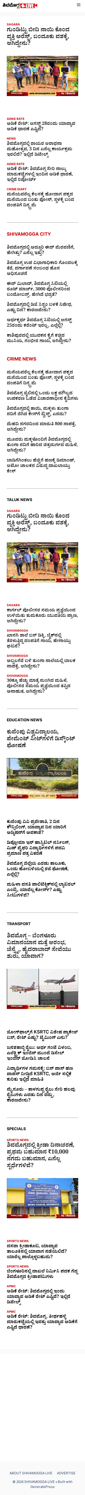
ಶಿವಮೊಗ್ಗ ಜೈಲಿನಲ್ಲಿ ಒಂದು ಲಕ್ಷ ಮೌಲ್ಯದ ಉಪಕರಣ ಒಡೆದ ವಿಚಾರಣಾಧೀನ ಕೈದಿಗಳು (42, 396)
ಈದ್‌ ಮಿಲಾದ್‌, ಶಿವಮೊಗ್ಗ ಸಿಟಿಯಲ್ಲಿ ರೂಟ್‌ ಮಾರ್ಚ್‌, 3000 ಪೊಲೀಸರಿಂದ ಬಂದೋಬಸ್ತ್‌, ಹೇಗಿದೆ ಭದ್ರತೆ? (38, 290)
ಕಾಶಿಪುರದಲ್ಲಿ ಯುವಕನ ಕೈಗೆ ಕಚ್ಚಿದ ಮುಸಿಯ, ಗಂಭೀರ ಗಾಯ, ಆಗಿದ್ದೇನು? (39, 339)
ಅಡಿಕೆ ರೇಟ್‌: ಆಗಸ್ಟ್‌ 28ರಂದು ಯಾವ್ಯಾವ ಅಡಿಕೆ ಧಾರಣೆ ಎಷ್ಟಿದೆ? (41, 127)
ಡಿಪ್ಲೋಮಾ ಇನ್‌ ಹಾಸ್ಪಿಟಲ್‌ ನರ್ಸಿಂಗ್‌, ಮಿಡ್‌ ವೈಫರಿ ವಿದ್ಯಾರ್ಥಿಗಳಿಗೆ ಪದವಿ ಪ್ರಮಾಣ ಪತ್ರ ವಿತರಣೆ (38, 849)
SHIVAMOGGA (17, 631)
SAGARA (13, 25)
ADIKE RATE (15, 119)
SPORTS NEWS (18, 1140)
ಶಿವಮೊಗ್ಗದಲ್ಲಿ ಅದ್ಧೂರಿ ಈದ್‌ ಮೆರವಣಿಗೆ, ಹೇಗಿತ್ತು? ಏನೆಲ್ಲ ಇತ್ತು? (41, 250)
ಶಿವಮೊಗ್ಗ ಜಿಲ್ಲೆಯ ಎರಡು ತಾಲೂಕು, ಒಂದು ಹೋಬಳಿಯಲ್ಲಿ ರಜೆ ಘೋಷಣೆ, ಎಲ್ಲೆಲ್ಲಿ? (38, 870)
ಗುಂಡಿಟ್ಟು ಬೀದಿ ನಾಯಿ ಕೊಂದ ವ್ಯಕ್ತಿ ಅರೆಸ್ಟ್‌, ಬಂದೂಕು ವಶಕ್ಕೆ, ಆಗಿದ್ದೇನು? (38, 37)
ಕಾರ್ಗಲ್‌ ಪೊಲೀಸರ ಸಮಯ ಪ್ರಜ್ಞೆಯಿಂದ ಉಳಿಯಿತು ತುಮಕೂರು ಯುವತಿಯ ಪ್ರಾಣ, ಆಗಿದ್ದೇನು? (42, 616)
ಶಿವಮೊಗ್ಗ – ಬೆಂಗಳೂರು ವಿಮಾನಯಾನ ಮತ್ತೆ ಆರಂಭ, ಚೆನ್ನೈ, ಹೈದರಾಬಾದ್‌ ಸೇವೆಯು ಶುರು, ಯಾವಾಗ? (39, 947)
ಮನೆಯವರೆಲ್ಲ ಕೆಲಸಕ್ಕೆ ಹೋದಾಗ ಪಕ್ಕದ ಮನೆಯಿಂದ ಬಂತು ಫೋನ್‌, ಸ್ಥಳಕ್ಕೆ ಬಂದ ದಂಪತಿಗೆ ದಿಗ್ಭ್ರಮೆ (40, 200)
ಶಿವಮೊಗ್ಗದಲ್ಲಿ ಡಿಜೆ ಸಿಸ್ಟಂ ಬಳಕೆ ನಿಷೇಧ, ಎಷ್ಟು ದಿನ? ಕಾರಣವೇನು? (39, 308)
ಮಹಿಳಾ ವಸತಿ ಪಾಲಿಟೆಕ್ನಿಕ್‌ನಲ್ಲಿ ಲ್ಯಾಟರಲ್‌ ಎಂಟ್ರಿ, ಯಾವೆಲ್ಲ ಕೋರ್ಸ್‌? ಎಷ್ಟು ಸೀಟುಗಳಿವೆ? (41, 890)
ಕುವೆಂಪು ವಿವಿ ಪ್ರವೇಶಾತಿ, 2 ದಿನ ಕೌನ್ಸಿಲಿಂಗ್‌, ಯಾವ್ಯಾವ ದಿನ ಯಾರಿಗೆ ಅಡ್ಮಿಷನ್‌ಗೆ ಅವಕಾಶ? (36, 828)
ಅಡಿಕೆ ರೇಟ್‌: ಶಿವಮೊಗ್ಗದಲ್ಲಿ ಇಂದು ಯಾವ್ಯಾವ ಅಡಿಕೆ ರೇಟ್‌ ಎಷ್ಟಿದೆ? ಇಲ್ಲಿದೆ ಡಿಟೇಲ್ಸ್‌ (38, 1297)
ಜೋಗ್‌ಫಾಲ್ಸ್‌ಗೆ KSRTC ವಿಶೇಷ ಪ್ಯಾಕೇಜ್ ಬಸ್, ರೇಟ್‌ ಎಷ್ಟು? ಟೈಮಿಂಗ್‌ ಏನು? (42, 1035)
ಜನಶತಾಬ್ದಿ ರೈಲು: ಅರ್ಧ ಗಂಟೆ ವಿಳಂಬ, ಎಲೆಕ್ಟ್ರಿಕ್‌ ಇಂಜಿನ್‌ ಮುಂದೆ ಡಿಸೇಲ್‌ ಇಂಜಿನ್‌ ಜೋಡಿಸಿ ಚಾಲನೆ (39, 1054)
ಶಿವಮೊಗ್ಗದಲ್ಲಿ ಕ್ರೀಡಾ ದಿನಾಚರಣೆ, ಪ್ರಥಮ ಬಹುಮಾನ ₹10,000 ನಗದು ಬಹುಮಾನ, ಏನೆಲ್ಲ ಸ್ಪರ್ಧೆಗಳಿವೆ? (40, 1156)
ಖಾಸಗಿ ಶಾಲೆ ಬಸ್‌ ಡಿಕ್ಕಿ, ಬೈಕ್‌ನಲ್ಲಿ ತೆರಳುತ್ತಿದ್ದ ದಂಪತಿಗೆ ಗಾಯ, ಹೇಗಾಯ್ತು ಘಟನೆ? (39, 641)
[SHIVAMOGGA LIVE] (20, 6)
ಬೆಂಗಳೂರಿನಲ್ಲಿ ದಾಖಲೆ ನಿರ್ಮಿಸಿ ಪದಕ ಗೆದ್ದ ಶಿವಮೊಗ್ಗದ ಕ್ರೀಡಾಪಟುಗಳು (42, 1274)
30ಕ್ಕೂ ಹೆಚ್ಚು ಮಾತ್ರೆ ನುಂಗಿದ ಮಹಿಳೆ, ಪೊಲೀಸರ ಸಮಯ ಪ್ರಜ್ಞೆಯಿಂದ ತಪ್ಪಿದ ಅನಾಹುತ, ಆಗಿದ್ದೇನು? (38, 687)
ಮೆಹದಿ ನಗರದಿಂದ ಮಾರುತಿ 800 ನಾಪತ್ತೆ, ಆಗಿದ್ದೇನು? (41, 427)
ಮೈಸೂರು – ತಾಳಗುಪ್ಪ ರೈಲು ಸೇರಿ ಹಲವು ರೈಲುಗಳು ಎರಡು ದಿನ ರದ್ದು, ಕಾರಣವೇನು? (41, 1095)
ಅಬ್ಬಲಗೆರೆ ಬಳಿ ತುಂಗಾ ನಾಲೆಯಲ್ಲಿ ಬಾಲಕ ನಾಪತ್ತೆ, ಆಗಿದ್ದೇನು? (41, 664)
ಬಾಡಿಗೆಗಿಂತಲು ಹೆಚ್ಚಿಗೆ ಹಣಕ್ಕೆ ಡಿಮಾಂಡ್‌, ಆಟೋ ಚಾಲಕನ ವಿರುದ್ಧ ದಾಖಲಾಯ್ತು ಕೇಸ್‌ (41, 466)
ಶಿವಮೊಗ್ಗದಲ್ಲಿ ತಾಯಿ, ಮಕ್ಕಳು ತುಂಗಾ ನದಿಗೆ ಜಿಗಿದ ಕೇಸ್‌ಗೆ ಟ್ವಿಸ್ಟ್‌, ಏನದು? (38, 412)
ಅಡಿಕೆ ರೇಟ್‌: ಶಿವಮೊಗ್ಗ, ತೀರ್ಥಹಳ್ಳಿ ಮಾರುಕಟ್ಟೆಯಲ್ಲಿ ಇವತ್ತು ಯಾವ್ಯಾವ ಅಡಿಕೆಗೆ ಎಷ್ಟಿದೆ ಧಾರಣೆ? (42, 1323)
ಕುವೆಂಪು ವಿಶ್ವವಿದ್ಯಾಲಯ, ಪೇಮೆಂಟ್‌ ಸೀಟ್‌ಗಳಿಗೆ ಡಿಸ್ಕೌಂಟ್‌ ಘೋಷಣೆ (41, 740)
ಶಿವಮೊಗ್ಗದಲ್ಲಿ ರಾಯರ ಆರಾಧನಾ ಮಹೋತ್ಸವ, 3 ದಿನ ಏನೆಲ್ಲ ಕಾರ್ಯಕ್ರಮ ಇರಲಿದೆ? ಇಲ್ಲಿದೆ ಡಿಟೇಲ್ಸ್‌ (39, 150)
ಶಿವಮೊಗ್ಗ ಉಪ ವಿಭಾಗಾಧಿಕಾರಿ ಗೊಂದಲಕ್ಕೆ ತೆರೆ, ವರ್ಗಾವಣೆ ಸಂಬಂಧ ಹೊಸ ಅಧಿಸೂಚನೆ (42, 269)
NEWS (11, 139)
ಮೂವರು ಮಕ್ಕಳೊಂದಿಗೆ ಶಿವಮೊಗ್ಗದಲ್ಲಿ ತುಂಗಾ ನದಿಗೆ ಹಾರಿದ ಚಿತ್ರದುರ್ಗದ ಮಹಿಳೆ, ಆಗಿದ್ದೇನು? (42, 445)
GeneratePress (42, 1487)
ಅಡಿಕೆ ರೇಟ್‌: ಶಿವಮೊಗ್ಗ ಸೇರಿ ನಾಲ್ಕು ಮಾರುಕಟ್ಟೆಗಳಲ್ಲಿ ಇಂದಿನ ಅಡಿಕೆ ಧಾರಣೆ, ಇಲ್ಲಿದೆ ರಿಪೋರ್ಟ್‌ (40, 175)
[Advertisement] (42, 1407)
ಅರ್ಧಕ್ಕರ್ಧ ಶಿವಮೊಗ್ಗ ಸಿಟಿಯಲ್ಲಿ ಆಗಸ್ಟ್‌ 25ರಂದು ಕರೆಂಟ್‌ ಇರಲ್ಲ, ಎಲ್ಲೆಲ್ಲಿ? (39, 323)
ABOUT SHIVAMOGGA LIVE (31, 1474)
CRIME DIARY (17, 190)
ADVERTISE (66, 1474)
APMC (11, 1287)
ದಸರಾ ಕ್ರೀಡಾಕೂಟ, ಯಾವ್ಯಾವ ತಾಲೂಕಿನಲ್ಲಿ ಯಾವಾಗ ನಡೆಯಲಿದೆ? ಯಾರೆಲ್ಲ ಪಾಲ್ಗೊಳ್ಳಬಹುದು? (37, 1252)
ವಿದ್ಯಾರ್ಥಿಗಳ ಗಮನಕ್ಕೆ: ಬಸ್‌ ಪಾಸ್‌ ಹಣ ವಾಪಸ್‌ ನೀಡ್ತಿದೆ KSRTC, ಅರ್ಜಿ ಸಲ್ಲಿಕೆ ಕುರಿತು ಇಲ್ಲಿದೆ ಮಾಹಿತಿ (40, 1075)
